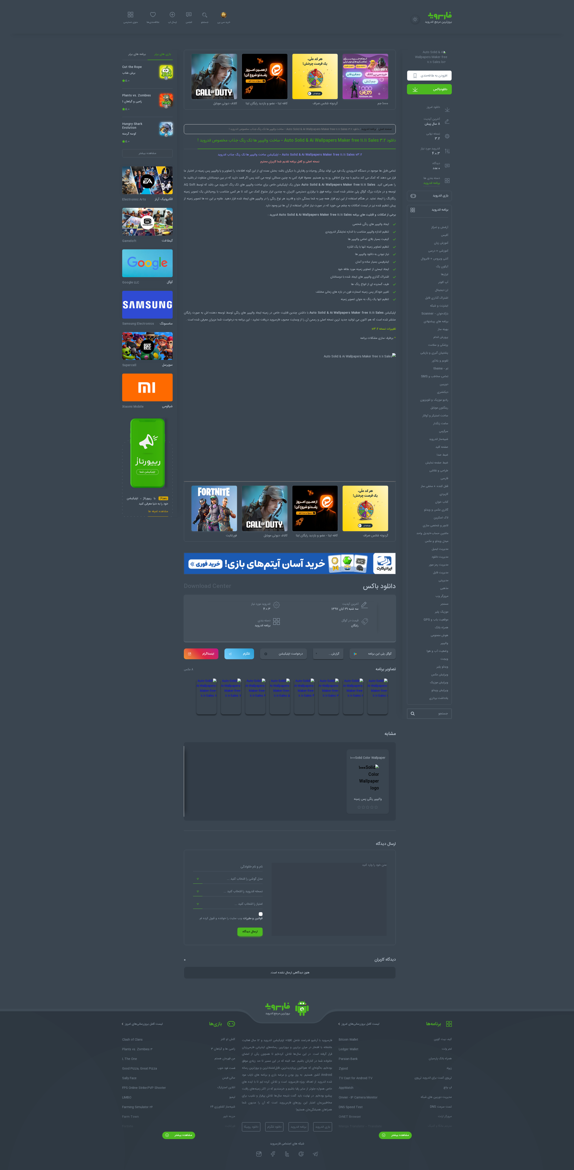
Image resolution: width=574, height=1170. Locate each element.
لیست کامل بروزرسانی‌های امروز (360, 1024)
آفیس (444, 235)
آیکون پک (442, 266)
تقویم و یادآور (440, 360)
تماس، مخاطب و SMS (434, 376)
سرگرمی (443, 431)
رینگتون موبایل (439, 407)
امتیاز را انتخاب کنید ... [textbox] (249, 904)
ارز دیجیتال (441, 290)
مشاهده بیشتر (400, 1135)
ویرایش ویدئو (439, 690)
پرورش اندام (440, 337)
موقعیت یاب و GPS (436, 619)
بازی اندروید (322, 1126)
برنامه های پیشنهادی (436, 321)
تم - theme (440, 368)
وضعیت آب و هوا (437, 651)
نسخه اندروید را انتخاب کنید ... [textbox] (243, 891)
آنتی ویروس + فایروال (434, 258)
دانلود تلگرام (274, 1126)
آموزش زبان (441, 243)
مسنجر (444, 604)
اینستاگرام (208, 653)
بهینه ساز (443, 329)
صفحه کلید (441, 447)
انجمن (189, 22)
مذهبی (444, 588)
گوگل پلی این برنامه (379, 653)
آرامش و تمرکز (439, 227)
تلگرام (246, 653)
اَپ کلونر (443, 282)
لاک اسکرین (441, 517)
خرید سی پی (223, 22)
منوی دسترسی (130, 22)
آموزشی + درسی (438, 250)
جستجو (204, 22)
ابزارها (444, 274)
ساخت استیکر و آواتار (435, 415)
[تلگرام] (315, 1154)
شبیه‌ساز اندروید (438, 439)
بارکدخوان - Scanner (434, 313)
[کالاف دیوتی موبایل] (214, 76)
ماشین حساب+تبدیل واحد (432, 533)
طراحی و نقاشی (438, 470)
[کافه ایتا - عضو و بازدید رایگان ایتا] (264, 76)
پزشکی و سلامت (438, 345)
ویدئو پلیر (442, 666)
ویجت (444, 659)
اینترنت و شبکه (439, 305)
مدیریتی (443, 580)
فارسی (444, 478)
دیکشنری (442, 392)
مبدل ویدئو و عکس (436, 541)
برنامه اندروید (431, 183)
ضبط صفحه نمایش (436, 462)
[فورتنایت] (214, 508)
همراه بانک (441, 627)
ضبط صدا (442, 454)
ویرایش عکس (439, 674)
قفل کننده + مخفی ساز (434, 486)
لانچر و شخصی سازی (435, 525)
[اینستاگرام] (258, 1154)
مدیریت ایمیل (440, 549)
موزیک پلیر (441, 611)
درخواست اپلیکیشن (291, 653)
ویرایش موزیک (439, 682)
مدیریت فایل (440, 572)
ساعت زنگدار (440, 423)
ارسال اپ (172, 22)
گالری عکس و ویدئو (436, 509)
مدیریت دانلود (440, 557)
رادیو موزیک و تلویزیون (434, 400)
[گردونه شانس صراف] (315, 76)
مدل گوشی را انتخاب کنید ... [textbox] (245, 879)
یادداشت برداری (438, 698)
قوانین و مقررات (253, 918)
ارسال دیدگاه (250, 931)
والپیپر (444, 643)
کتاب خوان (441, 502)
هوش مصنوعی (439, 635)
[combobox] (228, 879)
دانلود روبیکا (251, 1126)
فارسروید (275, 319)
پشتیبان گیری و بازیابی (434, 352)
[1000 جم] (365, 76)
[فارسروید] (287, 1009)
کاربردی (443, 494)
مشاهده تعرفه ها (158, 512)
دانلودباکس (440, 89)
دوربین (444, 384)
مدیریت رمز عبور (438, 564)
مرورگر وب (441, 596)
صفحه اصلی (385, 129)
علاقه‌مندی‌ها (153, 22)
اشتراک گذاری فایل (436, 298)
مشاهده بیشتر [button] (147, 153)
